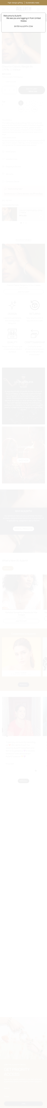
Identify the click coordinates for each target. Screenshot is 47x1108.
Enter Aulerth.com (23, 26)
